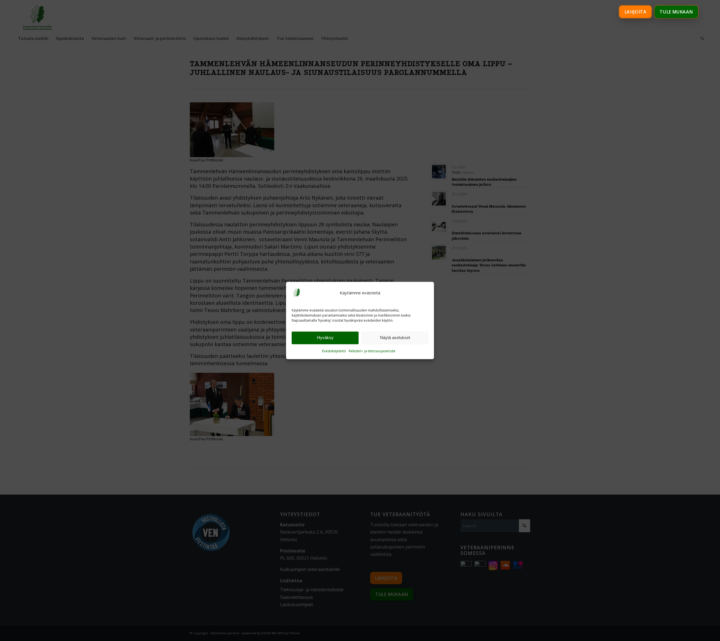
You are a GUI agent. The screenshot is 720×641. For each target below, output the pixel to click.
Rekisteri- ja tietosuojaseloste (372, 351)
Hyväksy (325, 337)
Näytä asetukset (395, 337)
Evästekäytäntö (334, 351)
